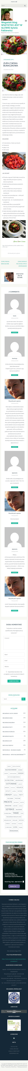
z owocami (8, 827)
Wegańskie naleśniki (9, 722)
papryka (15, 795)
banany (9, 766)
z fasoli (8, 823)
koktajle (13, 787)
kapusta (7, 787)
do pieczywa (9, 780)
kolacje (20, 787)
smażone (8, 806)
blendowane (11, 770)
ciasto (6, 773)
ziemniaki (14, 823)
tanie (21, 245)
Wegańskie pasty (8, 727)
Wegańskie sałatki (8, 736)
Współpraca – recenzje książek (12, 750)
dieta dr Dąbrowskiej (14, 777)
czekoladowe (13, 773)
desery (21, 773)
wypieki (21, 820)
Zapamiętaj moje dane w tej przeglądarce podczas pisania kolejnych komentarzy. (14, 674)
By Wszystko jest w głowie (14, 253)
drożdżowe (19, 780)
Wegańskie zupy (7, 740)
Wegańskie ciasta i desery (10, 713)
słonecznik (7, 813)
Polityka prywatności (22, 1066)
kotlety (8, 791)
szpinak (21, 805)
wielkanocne (7, 820)
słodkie (19, 809)
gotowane (10, 245)
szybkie (18, 245)
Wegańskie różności (9, 731)
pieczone (17, 798)
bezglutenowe (16, 766)
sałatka (22, 802)
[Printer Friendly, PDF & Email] (19, 241)
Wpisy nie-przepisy (8, 745)
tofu (22, 813)
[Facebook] (16, 1)
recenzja (16, 802)
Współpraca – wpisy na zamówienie (13, 754)
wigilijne (15, 820)
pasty (21, 795)
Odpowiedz (14, 332)
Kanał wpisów (14, 1048)
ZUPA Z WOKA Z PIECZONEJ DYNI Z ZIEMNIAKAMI (21, 264)
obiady (8, 794)
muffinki (20, 791)
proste (14, 245)
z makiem (20, 823)
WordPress (14, 1066)
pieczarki (10, 798)
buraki (6, 245)
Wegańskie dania (8, 718)
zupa (6, 246)
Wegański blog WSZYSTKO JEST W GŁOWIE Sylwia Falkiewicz (11, 26)
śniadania (14, 831)
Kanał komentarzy (14, 1051)
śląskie (20, 827)
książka (14, 791)
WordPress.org (14, 1053)
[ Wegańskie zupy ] (8, 59)
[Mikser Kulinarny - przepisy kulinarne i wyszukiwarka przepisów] (14, 1030)
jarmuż (20, 784)
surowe (15, 805)
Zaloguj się (14, 1046)
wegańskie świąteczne (13, 816)
